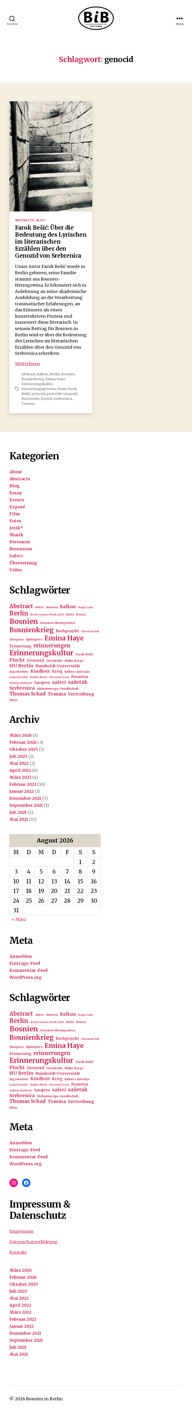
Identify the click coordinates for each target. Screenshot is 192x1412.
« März (19, 919)
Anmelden (20, 956)
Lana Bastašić (18, 677)
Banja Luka (85, 607)
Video (15, 570)
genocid (38, 394)
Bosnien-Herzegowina (57, 623)
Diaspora (16, 639)
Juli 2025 (18, 756)
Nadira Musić (38, 677)
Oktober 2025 (23, 749)
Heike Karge (74, 661)
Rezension (20, 548)
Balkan (42, 374)
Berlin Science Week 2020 (47, 614)
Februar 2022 (22, 784)
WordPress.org (25, 977)
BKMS (70, 614)
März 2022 (20, 777)
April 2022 (20, 770)
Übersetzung (23, 563)
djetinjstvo (34, 639)
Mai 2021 (18, 819)
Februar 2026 (23, 742)
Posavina (79, 676)
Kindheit (40, 671)
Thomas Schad (27, 694)
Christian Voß (90, 631)
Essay (61, 389)
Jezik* (16, 527)
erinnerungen (51, 645)
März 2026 (20, 735)
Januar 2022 (21, 791)
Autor (39, 607)
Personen (19, 541)
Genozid (70, 394)
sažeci (59, 682)
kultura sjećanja (77, 672)
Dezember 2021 (25, 798)
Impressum (21, 1231)
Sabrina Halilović (20, 683)
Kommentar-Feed (28, 970)
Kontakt (18, 1252)
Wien (13, 700)
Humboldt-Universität (57, 666)
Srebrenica (63, 399)
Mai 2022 (19, 763)
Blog (40, 220)
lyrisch (46, 399)
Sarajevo (42, 682)
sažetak (78, 682)
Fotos (15, 520)
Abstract (28, 374)
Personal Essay (59, 677)
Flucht (17, 660)
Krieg (57, 671)
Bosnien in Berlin (44, 1398)
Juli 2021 (18, 812)
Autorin (52, 607)
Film (14, 513)
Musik (16, 534)
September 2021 (26, 805)
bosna (81, 614)
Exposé (17, 506)
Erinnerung (20, 646)
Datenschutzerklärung (33, 1241)
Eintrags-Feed (24, 963)
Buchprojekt (67, 631)
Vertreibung (81, 694)
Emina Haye (55, 379)
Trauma (28, 403)
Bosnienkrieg (33, 379)
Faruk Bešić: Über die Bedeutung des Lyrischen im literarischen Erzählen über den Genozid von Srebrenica (51, 241)
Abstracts (24, 220)
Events (16, 499)
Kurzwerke (31, 399)
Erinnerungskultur (37, 384)
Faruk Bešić (84, 654)
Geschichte (54, 661)
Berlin (55, 374)
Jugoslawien (18, 672)
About (15, 471)
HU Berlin (21, 665)
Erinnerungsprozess (39, 389)
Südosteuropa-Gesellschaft (57, 689)
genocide (54, 394)
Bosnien (68, 374)
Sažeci (16, 555)
